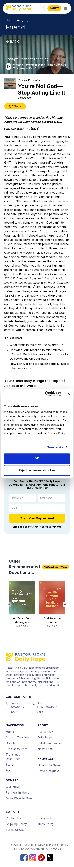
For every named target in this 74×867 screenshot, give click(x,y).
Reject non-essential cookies (37, 470)
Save (17, 106)
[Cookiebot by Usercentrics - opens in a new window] (46, 393)
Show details (55, 447)
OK (37, 458)
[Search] (43, 8)
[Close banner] (68, 393)
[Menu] (65, 8)
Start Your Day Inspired (37, 518)
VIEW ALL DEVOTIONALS (55, 567)
